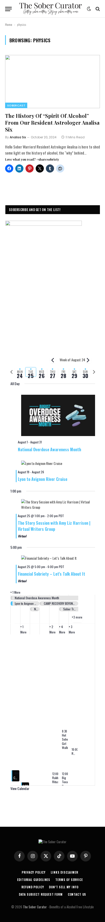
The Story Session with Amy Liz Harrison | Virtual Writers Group (54, 526)
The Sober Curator (35, 906)
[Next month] (88, 360)
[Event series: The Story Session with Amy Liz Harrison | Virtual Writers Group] (66, 516)
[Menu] (8, 9)
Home (8, 24)
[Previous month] (53, 360)
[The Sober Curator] (50, 9)
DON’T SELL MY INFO (63, 887)
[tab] (20, 372)
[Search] (97, 9)
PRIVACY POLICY (34, 872)
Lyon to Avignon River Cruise (42, 479)
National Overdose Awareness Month (49, 449)
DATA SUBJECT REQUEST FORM (41, 894)
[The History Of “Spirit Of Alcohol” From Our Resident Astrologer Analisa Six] (52, 81)
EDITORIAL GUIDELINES (33, 879)
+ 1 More (15, 592)
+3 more (77, 617)
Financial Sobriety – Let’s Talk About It (51, 574)
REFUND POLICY (32, 887)
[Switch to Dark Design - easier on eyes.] (89, 9)
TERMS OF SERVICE (69, 879)
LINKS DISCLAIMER (64, 872)
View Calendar (19, 788)
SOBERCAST (16, 105)
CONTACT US (77, 894)
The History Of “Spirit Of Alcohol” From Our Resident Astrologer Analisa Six (52, 122)
